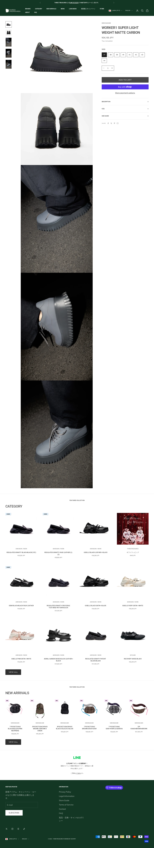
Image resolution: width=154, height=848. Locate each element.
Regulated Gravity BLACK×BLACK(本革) (21, 552)
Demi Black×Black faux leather (21, 605)
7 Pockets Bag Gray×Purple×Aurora (114, 728)
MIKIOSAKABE (106, 23)
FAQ (35, 12)
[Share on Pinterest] (114, 123)
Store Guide (64, 800)
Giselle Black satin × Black (95, 605)
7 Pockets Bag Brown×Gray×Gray (89, 728)
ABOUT (27, 12)
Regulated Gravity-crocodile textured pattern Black (58, 606)
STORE (102, 9)
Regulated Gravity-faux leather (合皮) (58, 553)
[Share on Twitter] (111, 123)
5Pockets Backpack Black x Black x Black (64, 728)
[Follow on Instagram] (12, 829)
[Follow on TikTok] (24, 829)
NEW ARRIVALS (51, 9)
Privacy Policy (65, 792)
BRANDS (28, 9)
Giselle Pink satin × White (21, 659)
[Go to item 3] (8, 42)
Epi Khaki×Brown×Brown (139, 728)
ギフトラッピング (133, 552)
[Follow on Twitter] (6, 829)
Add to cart (125, 80)
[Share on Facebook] (108, 123)
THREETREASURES (132, 549)
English (127, 10)
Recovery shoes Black (133, 659)
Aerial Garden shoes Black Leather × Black (58, 660)
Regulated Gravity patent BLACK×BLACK (95, 660)
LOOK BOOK (72, 9)
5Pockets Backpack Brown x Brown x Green (40, 729)
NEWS (62, 9)
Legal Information (66, 796)
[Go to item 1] (8, 24)
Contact (62, 809)
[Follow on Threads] (18, 829)
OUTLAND (133, 655)
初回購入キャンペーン (88, 9)
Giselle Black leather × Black (95, 552)
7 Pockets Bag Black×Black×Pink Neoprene (15, 729)
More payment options (125, 93)
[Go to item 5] (8, 64)
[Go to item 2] (8, 32)
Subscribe (14, 813)
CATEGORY (38, 9)
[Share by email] (117, 123)
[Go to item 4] (8, 53)
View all (13, 672)
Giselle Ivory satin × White (132, 605)
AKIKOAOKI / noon (21, 549)
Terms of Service (66, 804)
